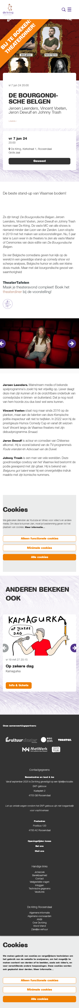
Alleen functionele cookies (39, 538)
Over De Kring (40, 923)
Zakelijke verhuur (39, 929)
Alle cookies (39, 557)
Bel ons (39, 846)
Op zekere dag (20, 666)
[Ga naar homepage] (8, 9)
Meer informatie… (35, 527)
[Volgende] (71, 343)
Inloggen (39, 885)
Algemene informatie (39, 913)
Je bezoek (40, 872)
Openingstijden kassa (39, 841)
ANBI (39, 920)
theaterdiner (12, 292)
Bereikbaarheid (39, 875)
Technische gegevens (39, 889)
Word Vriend (39, 926)
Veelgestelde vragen (39, 882)
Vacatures (39, 892)
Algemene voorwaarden (39, 916)
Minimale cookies (39, 548)
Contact (39, 879)
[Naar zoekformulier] (64, 9)
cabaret (13, 121)
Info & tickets (18, 685)
